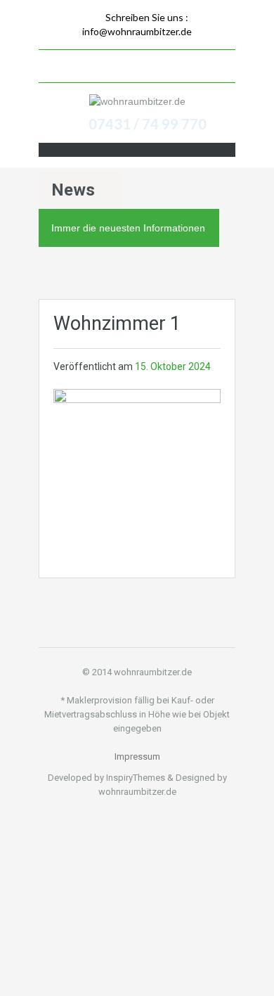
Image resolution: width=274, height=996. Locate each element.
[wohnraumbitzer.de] (137, 101)
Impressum (137, 756)
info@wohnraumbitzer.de (137, 31)
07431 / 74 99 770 (148, 123)
